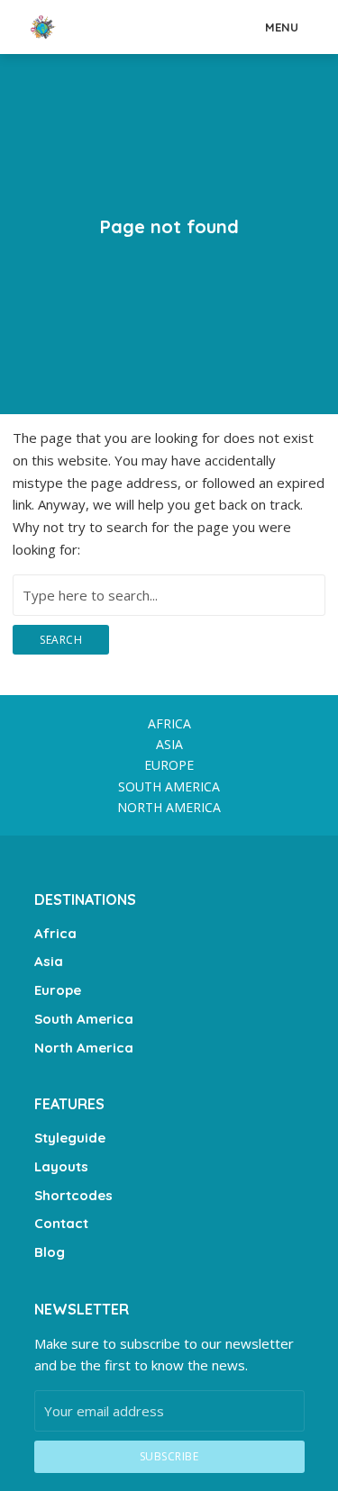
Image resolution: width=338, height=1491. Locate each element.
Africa (169, 723)
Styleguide (69, 1137)
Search (61, 639)
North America (169, 807)
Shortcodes (73, 1195)
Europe (169, 764)
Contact (61, 1223)
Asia (169, 744)
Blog (49, 1252)
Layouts (61, 1166)
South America (169, 786)
